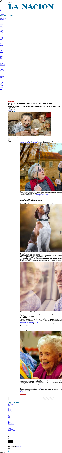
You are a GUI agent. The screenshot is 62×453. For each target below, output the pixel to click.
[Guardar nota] (8, 138)
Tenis (0, 51)
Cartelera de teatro (2, 65)
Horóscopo (1, 57)
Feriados (1, 58)
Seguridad (1, 37)
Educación (1, 38)
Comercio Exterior (2, 29)
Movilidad (1, 30)
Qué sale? (1, 63)
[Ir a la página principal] (31, 8)
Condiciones (17, 446)
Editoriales (1, 45)
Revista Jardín (2, 80)
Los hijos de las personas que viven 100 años (26, 313)
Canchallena (1, 52)
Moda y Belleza (2, 60)
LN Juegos (1, 54)
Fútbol (1, 49)
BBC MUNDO (22, 392)
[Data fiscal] (8, 451)
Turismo (1, 55)
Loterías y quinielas (2, 59)
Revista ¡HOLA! (2, 77)
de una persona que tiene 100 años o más (39, 253)
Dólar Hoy (1, 27)
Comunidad (1, 40)
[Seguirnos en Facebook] (8, 432)
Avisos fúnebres (2, 69)
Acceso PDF (1, 67)
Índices (1, 31)
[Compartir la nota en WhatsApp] (9, 139)
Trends (22, 393)
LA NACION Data (2, 22)
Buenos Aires (2, 36)
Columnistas (1, 46)
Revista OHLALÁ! (2, 76)
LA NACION (10, 100)
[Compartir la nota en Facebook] (8, 141)
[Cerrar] (12, 15)
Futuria (1, 26)
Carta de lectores (2, 71)
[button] (31, 56)
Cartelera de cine (2, 64)
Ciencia (1, 41)
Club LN (2, 13)
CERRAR (1, 0)
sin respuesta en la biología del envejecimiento (41, 194)
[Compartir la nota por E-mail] (10, 141)
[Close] (8, 397)
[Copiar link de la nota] (8, 140)
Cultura (1, 39)
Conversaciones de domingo (4, 72)
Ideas (0, 73)
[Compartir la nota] (8, 139)
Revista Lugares (2, 78)
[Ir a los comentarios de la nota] (9, 138)
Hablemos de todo (2, 42)
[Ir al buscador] (9, 3)
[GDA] (10, 449)
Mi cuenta (2, 14)
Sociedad (13, 100)
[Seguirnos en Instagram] (8, 436)
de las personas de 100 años (44, 388)
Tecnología (1, 56)
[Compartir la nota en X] (9, 141)
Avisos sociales (2, 70)
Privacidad (20, 446)
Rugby (1, 50)
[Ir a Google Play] (10, 441)
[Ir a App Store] (10, 443)
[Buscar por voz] (61, 17)
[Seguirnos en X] (8, 434)
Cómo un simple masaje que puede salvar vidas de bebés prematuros (29, 322)
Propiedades (1, 28)
